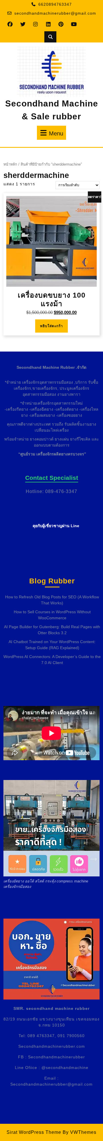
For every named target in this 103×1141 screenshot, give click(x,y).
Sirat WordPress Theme (34, 1132)
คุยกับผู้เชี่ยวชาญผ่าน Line (56, 525)
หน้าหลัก (10, 164)
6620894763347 (55, 4)
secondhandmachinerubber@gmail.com (55, 13)
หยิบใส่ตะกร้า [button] (51, 326)
